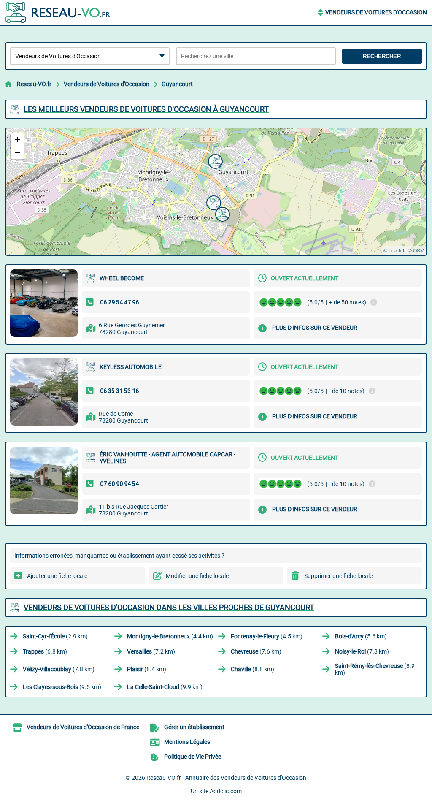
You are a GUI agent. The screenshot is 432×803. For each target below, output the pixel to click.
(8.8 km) (252, 669)
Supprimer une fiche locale (338, 575)
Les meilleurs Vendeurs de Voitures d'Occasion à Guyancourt (146, 109)
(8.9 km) (375, 669)
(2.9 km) (55, 636)
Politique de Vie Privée (192, 756)
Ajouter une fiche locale (57, 575)
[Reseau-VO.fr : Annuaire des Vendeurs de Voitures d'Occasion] (58, 12)
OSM (418, 250)
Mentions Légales (187, 741)
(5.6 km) (361, 636)
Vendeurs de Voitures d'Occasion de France (83, 727)
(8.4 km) (146, 669)
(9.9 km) (164, 687)
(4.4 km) (170, 636)
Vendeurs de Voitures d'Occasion (376, 12)
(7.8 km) (362, 651)
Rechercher (382, 56)
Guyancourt (177, 84)
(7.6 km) (256, 651)
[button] (221, 213)
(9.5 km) (62, 687)
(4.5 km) (266, 636)
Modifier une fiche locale (197, 575)
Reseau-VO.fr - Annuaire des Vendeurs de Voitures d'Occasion (226, 777)
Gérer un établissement (194, 727)
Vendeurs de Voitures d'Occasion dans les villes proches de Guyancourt (169, 607)
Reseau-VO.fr (34, 84)
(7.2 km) (151, 651)
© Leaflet (393, 250)
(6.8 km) (45, 651)
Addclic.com (226, 791)
